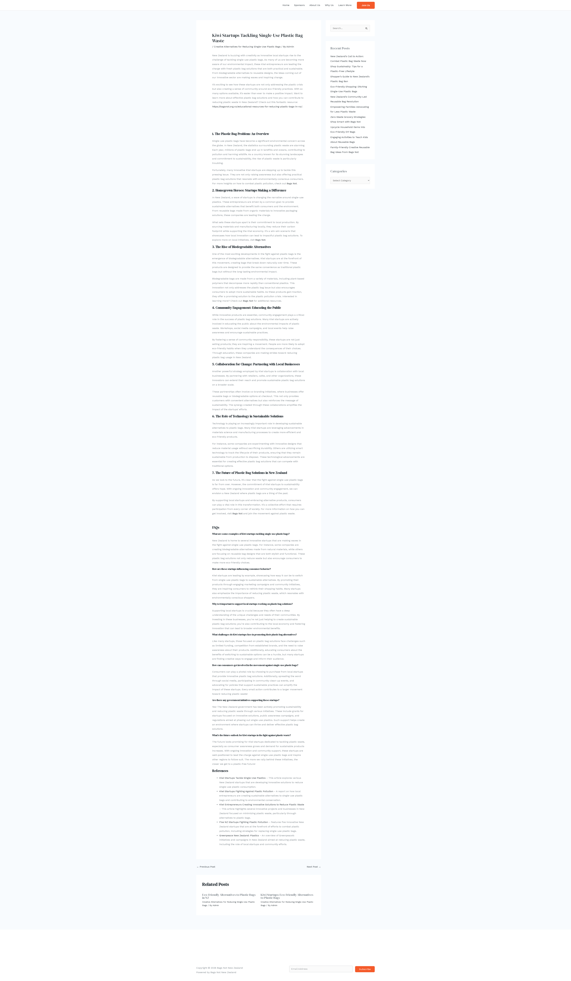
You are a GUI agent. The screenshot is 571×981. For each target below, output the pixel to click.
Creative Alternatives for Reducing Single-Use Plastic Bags (247, 46)
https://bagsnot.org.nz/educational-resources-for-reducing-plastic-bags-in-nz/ (257, 106)
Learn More (345, 5)
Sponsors (299, 5)
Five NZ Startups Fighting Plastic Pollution (243, 822)
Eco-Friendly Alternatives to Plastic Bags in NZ (229, 896)
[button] (366, 5)
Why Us (329, 5)
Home (286, 5)
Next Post (314, 866)
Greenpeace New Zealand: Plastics (239, 835)
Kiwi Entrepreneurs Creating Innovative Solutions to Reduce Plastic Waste (261, 804)
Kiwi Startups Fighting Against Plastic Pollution (246, 791)
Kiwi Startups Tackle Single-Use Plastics (242, 778)
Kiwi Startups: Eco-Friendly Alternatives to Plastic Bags (287, 896)
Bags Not (292, 183)
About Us (314, 5)
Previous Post (206, 866)
